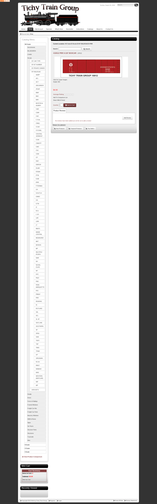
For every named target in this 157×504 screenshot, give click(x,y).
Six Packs (30, 426)
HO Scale (28, 44)
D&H (37, 161)
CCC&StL (39, 130)
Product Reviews (59, 111)
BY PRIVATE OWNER (38, 68)
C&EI (37, 109)
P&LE (37, 278)
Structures (30, 433)
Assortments (31, 47)
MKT (37, 241)
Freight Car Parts (32, 412)
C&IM (37, 112)
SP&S (37, 333)
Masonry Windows (33, 415)
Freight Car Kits (32, 408)
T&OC (38, 340)
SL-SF (38, 319)
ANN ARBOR (40, 85)
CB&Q (38, 123)
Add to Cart (71, 105)
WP (37, 385)
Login (60, 500)
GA (37, 189)
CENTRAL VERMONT (39, 135)
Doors (29, 397)
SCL (37, 315)
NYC (37, 274)
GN (37, 200)
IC (36, 207)
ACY (37, 82)
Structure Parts (32, 429)
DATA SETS (35, 389)
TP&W (38, 351)
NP (37, 270)
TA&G (37, 347)
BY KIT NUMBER (37, 64)
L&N (37, 218)
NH (37, 261)
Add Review (127, 118)
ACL (37, 78)
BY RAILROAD (36, 71)
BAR (37, 99)
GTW (37, 203)
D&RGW (38, 164)
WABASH (38, 369)
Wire (28, 440)
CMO (37, 146)
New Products (60, 128)
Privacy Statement (131, 500)
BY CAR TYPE (36, 61)
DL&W (38, 168)
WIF (37, 382)
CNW (37, 154)
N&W (37, 258)
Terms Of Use (119, 500)
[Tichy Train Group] (50, 15)
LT (36, 225)
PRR (37, 298)
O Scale (27, 448)
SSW (37, 337)
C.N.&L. (38, 119)
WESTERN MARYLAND (39, 377)
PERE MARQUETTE (40, 286)
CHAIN (29, 54)
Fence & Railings (32, 401)
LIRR (37, 221)
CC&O (38, 127)
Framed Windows (32, 405)
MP (37, 248)
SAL (37, 312)
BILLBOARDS (31, 51)
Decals (29, 58)
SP (37, 330)
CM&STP (38, 143)
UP (37, 354)
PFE (37, 290)
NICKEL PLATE (38, 266)
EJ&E (37, 178)
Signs (29, 422)
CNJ (37, 150)
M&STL (38, 228)
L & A (37, 214)
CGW (37, 139)
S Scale (27, 452)
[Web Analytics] (5, 1)
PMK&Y (38, 294)
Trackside (30, 437)
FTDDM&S (39, 186)
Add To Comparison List (60, 97)
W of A (38, 362)
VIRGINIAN (39, 358)
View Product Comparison (33, 457)
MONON (38, 245)
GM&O (38, 196)
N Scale (27, 445)
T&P (37, 344)
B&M (37, 92)
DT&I (37, 175)
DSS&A (38, 171)
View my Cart (26, 479)
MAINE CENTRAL (39, 233)
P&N (37, 281)
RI (36, 305)
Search (87, 49)
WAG (37, 372)
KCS (37, 210)
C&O (37, 116)
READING (39, 301)
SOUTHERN (39, 326)
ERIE (37, 182)
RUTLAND (39, 308)
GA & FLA (39, 193)
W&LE (37, 365)
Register (52, 500)
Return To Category (59, 125)
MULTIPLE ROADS (39, 253)
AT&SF (38, 89)
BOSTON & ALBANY (39, 104)
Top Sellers (90, 128)
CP (37, 157)
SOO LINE (39, 322)
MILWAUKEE (40, 238)
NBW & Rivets (31, 419)
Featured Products (76, 128)
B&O (37, 96)
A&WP (38, 75)
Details (29, 394)
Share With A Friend (59, 100)
